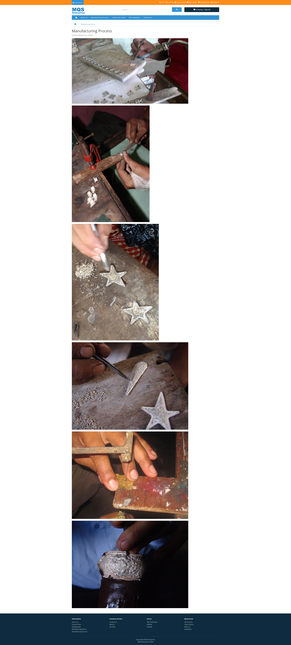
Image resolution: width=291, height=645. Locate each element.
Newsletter (188, 629)
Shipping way (76, 627)
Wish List (187, 627)
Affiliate (149, 624)
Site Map (112, 627)
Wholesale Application (79, 629)
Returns (112, 624)
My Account (188, 622)
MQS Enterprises (149, 640)
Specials (149, 627)
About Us (84, 17)
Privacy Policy (76, 624)
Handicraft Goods (118, 17)
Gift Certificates (152, 622)
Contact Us (148, 17)
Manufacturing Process (100, 17)
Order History (189, 624)
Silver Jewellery (134, 17)
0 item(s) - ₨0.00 (202, 9)
